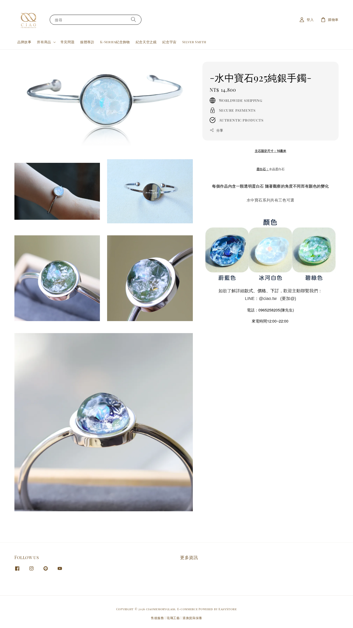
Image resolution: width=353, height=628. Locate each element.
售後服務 (157, 618)
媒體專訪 (87, 42)
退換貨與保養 (192, 618)
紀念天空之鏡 (146, 42)
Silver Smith (194, 42)
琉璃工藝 (173, 618)
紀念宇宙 (169, 42)
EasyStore (228, 609)
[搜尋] (133, 19)
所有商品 (44, 42)
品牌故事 (24, 42)
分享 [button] (219, 130)
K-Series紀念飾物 (115, 42)
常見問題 (67, 42)
